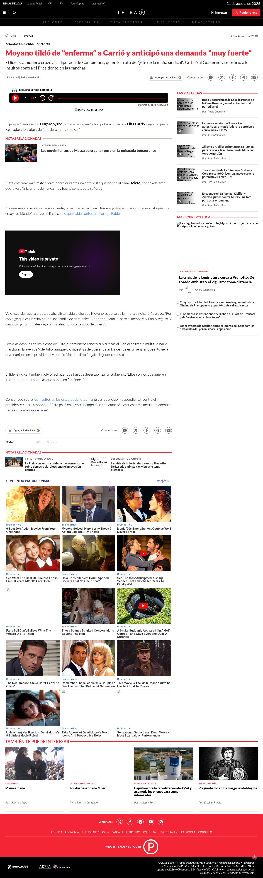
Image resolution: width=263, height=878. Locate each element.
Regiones (53, 22)
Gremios (52, 442)
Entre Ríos (133, 832)
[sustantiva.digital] (61, 867)
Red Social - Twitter (120, 822)
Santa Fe (117, 832)
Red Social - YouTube (151, 822)
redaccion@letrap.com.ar (240, 869)
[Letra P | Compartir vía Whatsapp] (211, 77)
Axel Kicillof (98, 3)
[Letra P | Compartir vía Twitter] (222, 77)
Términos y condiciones (213, 872)
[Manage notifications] (254, 857)
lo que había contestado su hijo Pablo (91, 213)
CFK (50, 3)
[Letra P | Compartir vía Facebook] (233, 77)
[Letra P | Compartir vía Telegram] (243, 77)
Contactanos (106, 821)
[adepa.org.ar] (45, 867)
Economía (72, 832)
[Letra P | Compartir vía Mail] (254, 77)
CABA (105, 832)
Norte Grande (168, 832)
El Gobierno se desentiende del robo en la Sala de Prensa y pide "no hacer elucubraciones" (217, 315)
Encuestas (169, 22)
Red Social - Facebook (130, 822)
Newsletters (206, 22)
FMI (61, 3)
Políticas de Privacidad (241, 872)
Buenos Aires (90, 832)
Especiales (87, 22)
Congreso (205, 832)
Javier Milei (35, 3)
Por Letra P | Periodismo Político (24, 77)
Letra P (14, 35)
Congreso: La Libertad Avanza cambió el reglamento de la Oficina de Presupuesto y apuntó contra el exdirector (217, 303)
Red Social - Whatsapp (161, 822)
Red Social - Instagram (140, 822)
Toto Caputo (77, 3)
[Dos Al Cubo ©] (18, 867)
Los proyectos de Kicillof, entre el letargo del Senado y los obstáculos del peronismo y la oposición (217, 327)
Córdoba (149, 832)
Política (28, 35)
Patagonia (188, 832)
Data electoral (128, 22)
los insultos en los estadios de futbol (60, 399)
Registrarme (248, 13)
